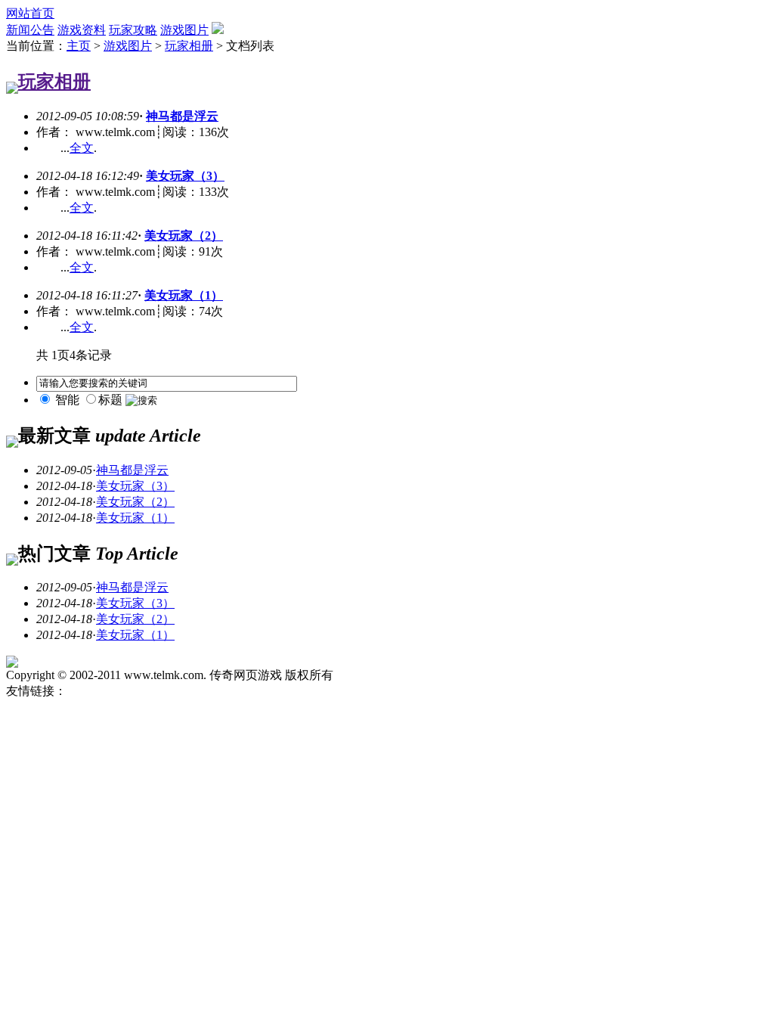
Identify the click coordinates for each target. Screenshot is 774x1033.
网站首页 (30, 13)
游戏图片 (184, 29)
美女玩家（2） (183, 235)
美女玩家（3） (185, 175)
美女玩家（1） (183, 295)
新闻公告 (30, 29)
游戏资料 (81, 29)
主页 (79, 45)
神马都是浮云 (182, 116)
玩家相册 (189, 45)
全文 (82, 147)
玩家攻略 (133, 29)
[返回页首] (12, 663)
